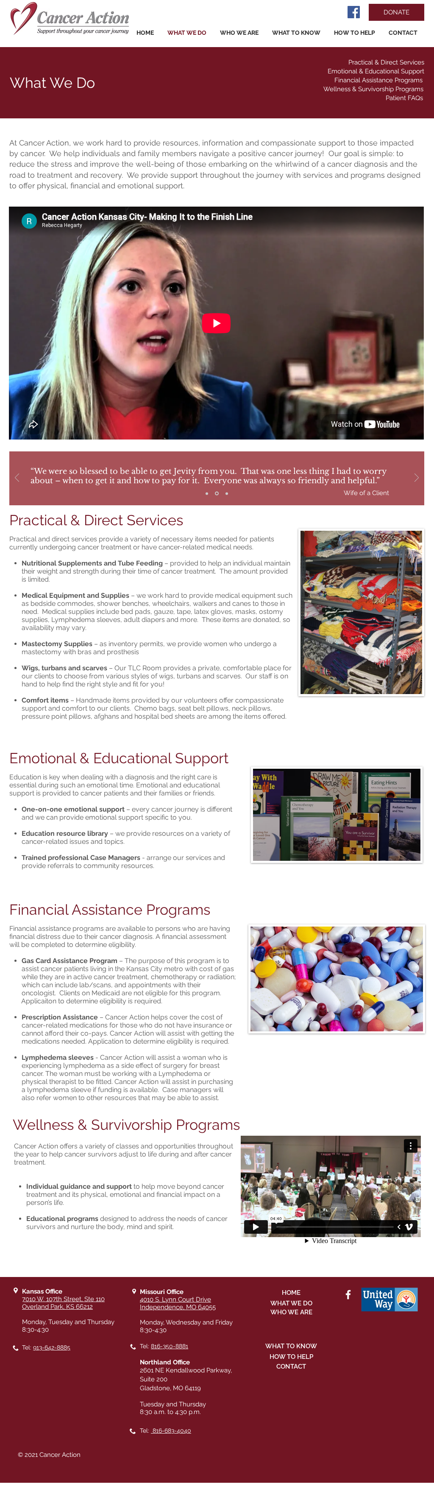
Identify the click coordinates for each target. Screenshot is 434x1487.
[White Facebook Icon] (348, 1294)
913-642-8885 (51, 1347)
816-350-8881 (169, 1346)
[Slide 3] (226, 493)
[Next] (417, 478)
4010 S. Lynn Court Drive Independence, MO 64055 (178, 1303)
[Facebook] (354, 12)
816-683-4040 (171, 1430)
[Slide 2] (217, 494)
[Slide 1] (207, 493)
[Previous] (17, 478)
